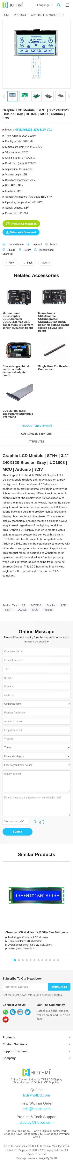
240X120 (36, 605)
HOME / (7, 15)
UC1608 (22, 609)
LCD (63, 605)
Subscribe (59, 986)
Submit (17, 831)
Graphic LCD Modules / (47, 15)
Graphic (51, 605)
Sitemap (21, 1158)
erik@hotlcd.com (37, 1109)
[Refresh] (38, 821)
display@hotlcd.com (37, 1122)
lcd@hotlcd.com (36, 1095)
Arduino (48, 609)
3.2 (23, 605)
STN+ (8, 609)
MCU (35, 609)
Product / (21, 15)
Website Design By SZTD (42, 1158)
